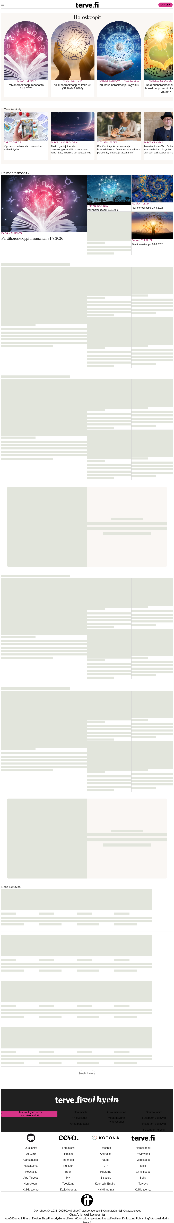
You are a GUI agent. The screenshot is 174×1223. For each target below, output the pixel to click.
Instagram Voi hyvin (154, 1123)
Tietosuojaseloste (90, 1210)
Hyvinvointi (143, 1153)
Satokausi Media (159, 1218)
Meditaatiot (143, 1159)
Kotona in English (105, 1183)
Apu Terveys (30, 1177)
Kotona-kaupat (101, 1218)
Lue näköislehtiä (29, 1115)
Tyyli (68, 1177)
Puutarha (105, 1171)
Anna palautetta (79, 1123)
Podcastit (31, 1171)
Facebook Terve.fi (154, 1129)
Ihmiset (68, 1153)
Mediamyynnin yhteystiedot (117, 1119)
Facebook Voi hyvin (154, 1117)
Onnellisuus (143, 1171)
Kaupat (105, 1159)
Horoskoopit (31, 1183)
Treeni (68, 1171)
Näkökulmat (31, 1165)
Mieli (143, 1165)
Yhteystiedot (79, 1117)
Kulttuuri (68, 1165)
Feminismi (68, 1147)
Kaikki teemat (31, 1189)
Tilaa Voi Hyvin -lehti (29, 1112)
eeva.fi (18, 1218)
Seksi (143, 1177)
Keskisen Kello (119, 1218)
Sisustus (106, 1177)
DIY (105, 1165)
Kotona (71, 1218)
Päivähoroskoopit (14, 173)
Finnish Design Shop (35, 1218)
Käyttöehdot (72, 1210)
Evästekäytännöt (111, 1210)
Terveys (143, 1183)
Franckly (53, 1218)
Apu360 (31, 1153)
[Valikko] (2, 5)
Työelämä (68, 1183)
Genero (62, 1218)
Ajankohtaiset (31, 1159)
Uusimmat (31, 1147)
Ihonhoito (68, 1159)
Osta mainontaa (116, 1112)
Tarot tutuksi (12, 109)
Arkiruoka (105, 1153)
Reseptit (106, 1147)
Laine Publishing (138, 1218)
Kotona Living (84, 1218)
